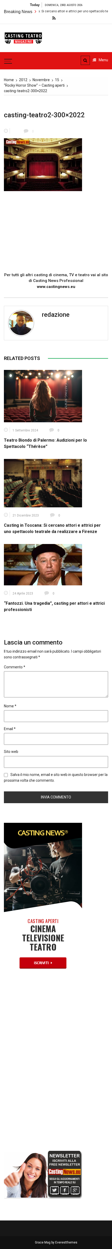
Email (10, 729)
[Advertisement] (56, 232)
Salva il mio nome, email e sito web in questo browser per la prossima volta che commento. (56, 777)
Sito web (11, 752)
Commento (14, 667)
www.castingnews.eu (56, 286)
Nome (10, 706)
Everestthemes (66, 1242)
